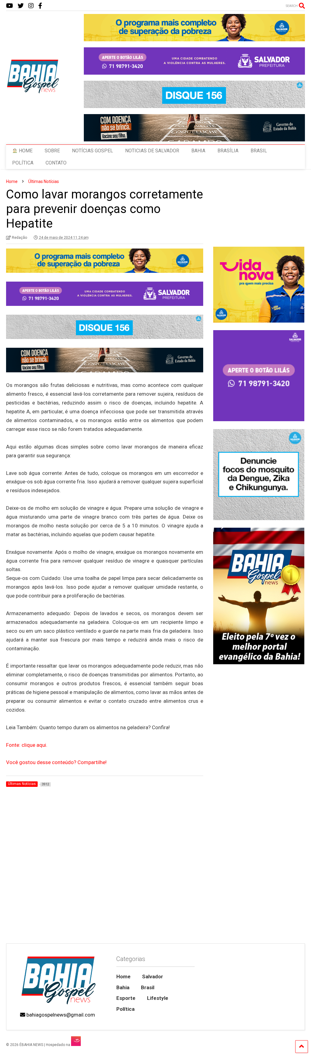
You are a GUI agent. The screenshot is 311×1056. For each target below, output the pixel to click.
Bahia (122, 987)
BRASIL (259, 151)
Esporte (125, 998)
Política (125, 1009)
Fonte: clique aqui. (26, 745)
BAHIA (198, 151)
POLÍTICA (22, 163)
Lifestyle (157, 998)
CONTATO (56, 163)
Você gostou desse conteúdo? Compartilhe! (56, 762)
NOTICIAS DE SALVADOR (152, 151)
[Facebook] (40, 6)
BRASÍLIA (227, 151)
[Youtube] (9, 6)
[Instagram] (31, 6)
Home (123, 976)
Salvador (152, 976)
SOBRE (52, 151)
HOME (25, 151)
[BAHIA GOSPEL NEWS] (33, 91)
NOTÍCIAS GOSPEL (92, 151)
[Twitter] (21, 6)
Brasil (147, 987)
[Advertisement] (258, 896)
